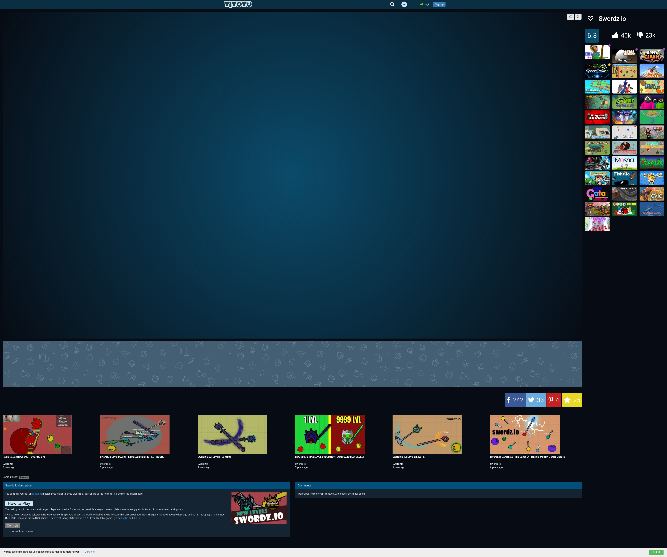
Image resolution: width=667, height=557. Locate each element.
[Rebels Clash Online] (652, 132)
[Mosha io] (624, 163)
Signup (439, 4)
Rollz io (137, 518)
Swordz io (8, 463)
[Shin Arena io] (597, 148)
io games (37, 493)
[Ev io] (652, 194)
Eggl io (124, 518)
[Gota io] (597, 194)
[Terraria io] (652, 163)
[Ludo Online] (624, 209)
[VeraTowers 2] (597, 209)
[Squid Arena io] (652, 102)
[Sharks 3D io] (652, 209)
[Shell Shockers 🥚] (624, 56)
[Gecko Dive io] (597, 132)
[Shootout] (624, 194)
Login (426, 4)
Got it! (656, 552)
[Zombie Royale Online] (624, 102)
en (404, 4)
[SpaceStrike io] (597, 71)
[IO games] (238, 4)
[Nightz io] (597, 102)
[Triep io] (624, 132)
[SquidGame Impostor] (624, 71)
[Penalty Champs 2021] (652, 71)
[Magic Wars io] (624, 86)
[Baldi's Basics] (597, 52)
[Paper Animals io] (652, 86)
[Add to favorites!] (590, 19)
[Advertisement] (292, 363)
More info (89, 551)
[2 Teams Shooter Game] (652, 148)
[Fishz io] (624, 178)
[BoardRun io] (597, 86)
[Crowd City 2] (597, 224)
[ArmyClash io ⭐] (652, 56)
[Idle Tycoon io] (652, 117)
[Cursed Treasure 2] (624, 117)
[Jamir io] (597, 163)
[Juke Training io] (624, 148)
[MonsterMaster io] (597, 178)
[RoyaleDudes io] (597, 117)
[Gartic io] (652, 178)
